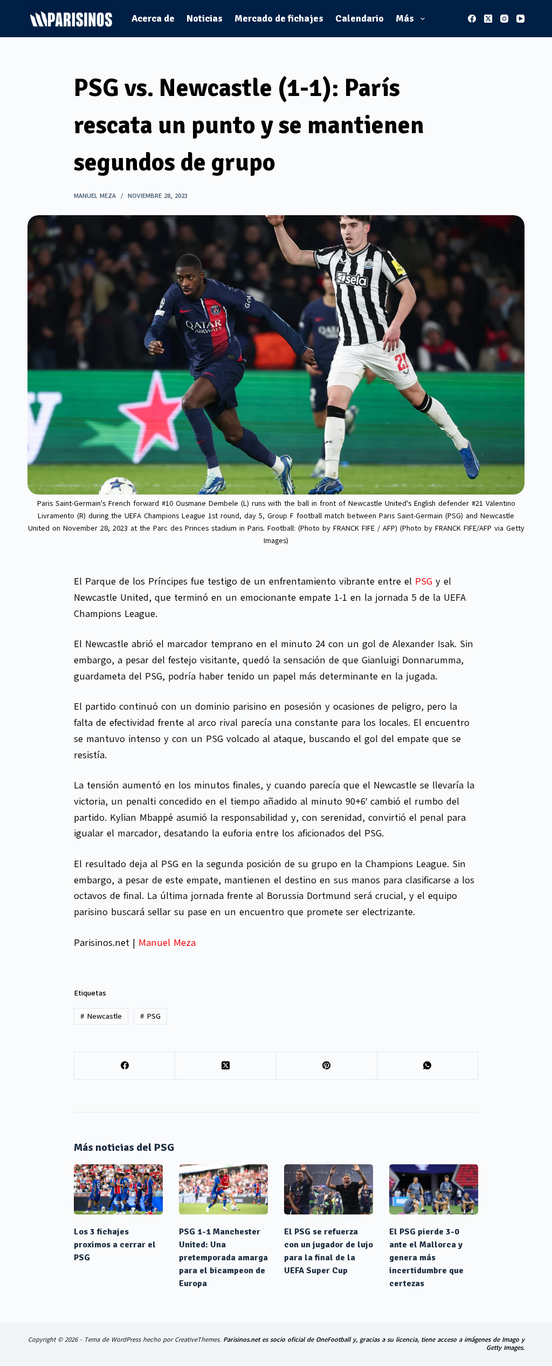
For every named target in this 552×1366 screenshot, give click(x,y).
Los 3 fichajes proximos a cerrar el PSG (115, 1244)
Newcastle (101, 1016)
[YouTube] (520, 19)
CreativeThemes (197, 1339)
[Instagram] (504, 19)
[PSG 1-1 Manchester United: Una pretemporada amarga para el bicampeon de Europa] (223, 1189)
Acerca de (153, 18)
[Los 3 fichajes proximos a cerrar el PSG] (118, 1189)
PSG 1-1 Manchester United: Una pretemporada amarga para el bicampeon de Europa (223, 1257)
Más (405, 18)
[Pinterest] (327, 1066)
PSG (423, 581)
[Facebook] (472, 19)
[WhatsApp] (427, 1066)
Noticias (205, 18)
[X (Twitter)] (488, 19)
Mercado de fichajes (278, 18)
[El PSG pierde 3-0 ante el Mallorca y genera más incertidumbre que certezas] (433, 1189)
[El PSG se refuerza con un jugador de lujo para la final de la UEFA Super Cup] (328, 1189)
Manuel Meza (167, 942)
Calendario (359, 18)
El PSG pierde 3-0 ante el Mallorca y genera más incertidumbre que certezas (426, 1257)
